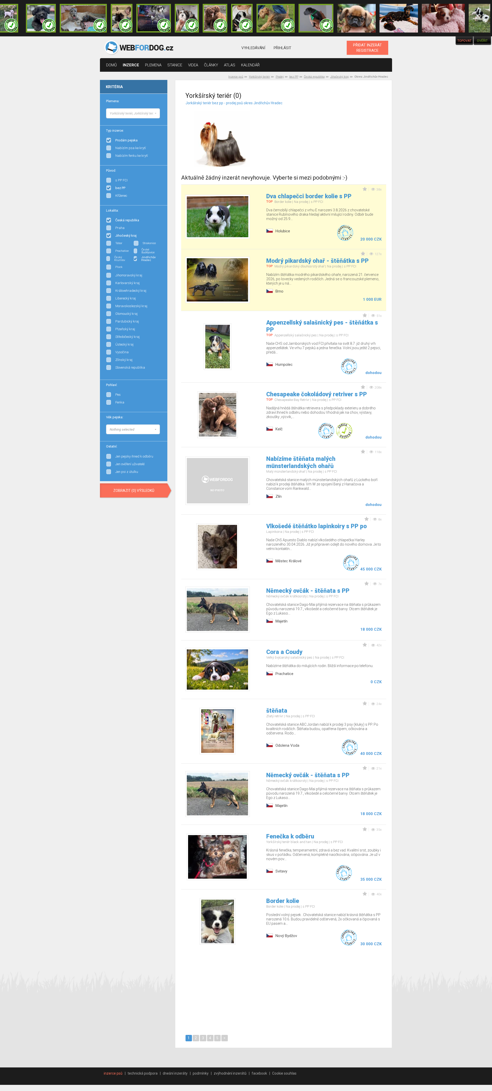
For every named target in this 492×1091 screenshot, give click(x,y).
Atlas (229, 65)
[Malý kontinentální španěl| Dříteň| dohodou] (479, 18)
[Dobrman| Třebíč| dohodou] (399, 18)
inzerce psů (113, 1073)
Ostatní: (111, 446)
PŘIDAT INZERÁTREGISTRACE (367, 48)
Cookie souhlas (284, 1073)
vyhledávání (253, 48)
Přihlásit (282, 48)
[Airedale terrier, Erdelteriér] (160, 117)
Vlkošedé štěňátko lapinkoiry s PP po (316, 526)
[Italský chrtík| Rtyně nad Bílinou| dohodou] (316, 18)
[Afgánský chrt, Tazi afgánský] (160, 112)
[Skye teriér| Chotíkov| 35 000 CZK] (41, 18)
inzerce (131, 65)
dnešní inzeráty (175, 1073)
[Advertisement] (332, 133)
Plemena (153, 65)
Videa (193, 65)
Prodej (280, 76)
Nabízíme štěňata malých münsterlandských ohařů (300, 462)
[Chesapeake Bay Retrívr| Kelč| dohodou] (215, 18)
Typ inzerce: (115, 130)
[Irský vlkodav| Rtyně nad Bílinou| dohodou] (83, 18)
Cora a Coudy (284, 652)
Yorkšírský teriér (259, 76)
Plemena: (112, 101)
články (211, 65)
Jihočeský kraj (339, 76)
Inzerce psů (235, 76)
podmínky (201, 1073)
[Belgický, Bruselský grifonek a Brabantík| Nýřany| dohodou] (356, 18)
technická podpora (143, 1073)
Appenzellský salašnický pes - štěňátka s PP (322, 326)
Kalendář (250, 65)
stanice (174, 65)
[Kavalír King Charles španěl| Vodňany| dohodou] (443, 18)
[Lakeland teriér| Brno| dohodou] (276, 18)
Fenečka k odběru (290, 836)
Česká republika (314, 76)
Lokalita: (112, 210)
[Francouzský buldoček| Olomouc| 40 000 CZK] (121, 18)
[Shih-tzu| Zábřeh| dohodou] (187, 18)
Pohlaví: (111, 385)
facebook (259, 1073)
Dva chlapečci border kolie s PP (309, 196)
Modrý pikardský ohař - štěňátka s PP (317, 260)
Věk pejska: (114, 417)
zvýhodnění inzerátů (230, 1073)
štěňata (276, 710)
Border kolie (282, 901)
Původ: (111, 170)
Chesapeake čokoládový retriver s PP (316, 394)
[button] (133, 113)
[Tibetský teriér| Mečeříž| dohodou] (242, 18)
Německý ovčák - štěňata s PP (308, 590)
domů (111, 65)
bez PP (293, 76)
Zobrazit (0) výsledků (133, 491)
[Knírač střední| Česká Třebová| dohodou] (153, 18)
